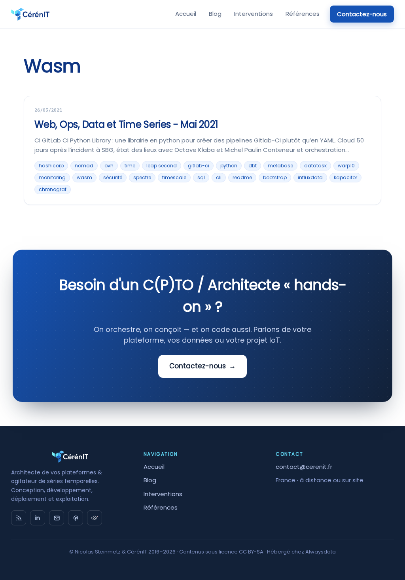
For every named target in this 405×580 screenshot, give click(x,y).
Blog (215, 13)
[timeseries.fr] (94, 517)
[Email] (56, 517)
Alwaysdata (320, 551)
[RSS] (18, 517)
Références (303, 13)
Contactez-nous (362, 14)
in (37, 518)
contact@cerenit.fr (304, 466)
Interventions (253, 13)
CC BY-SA (251, 551)
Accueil (185, 13)
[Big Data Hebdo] (75, 517)
